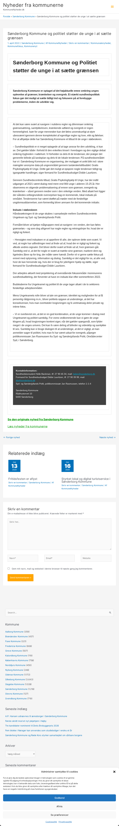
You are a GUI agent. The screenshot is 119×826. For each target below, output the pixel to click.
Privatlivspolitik (65, 822)
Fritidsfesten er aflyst (22, 478)
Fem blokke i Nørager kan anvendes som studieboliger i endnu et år (38, 730)
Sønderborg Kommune (33, 43)
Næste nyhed (107, 437)
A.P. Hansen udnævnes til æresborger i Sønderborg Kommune (36, 716)
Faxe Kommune (13, 641)
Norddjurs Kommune (15, 665)
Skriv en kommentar (79, 43)
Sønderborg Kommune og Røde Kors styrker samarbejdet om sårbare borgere (43, 735)
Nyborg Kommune (14, 670)
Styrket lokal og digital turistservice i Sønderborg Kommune (86, 480)
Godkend (59, 797)
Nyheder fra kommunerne (33, 5)
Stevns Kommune (14, 693)
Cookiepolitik (51, 822)
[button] (114, 771)
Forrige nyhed (11, 437)
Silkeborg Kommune (15, 679)
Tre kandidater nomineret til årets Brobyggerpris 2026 (32, 725)
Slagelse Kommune (14, 684)
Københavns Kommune (16, 660)
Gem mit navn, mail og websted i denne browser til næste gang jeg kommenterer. (52, 568)
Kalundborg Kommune (16, 655)
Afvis (59, 806)
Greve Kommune (13, 651)
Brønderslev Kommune (16, 636)
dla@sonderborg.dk (25, 380)
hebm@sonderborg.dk (84, 374)
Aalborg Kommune (14, 631)
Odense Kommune (14, 674)
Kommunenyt (30, 46)
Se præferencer (59, 814)
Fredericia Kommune (15, 646)
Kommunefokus (15, 46)
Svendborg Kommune (16, 698)
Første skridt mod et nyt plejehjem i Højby (25, 721)
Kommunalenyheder (101, 43)
